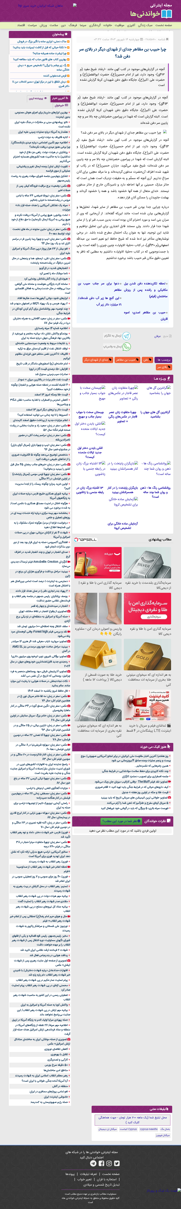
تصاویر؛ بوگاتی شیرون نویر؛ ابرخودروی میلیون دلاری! (39, 656)
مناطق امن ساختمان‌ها (56, 1070)
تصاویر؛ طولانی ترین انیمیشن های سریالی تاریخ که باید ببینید (134, 798)
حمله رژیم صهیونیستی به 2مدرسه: (49, 1102)
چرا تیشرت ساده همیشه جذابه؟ (49, 53)
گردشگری (95, 25)
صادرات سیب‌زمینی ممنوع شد (51, 374)
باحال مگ (165, 1129)
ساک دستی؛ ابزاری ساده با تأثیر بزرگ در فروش (41, 41)
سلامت (54, 25)
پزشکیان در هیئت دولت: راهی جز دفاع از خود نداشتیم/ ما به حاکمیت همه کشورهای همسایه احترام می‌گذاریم (41, 156)
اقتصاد (21, 25)
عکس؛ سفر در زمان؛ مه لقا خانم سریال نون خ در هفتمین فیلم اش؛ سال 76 (43, 698)
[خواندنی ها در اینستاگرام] (109, 1165)
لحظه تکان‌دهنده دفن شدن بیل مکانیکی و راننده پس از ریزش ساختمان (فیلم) (146, 290)
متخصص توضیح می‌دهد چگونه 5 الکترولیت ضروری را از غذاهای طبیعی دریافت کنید (41, 457)
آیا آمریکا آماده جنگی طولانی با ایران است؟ (45, 1081)
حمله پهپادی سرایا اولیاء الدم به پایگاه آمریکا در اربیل (40, 1020)
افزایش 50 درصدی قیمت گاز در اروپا (48, 369)
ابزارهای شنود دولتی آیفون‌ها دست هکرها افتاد (42, 298)
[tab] (60, 98)
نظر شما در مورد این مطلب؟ (119, 821)
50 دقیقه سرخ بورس (56, 1065)
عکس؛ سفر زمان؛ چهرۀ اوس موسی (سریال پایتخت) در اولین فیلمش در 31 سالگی (41, 476)
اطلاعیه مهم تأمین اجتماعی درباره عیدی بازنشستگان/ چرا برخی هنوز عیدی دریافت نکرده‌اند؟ (40, 144)
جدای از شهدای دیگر (96, 360)
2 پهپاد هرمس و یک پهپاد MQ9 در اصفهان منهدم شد (39, 303)
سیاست (32, 25)
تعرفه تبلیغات (88, 1174)
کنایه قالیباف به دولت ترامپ (53, 137)
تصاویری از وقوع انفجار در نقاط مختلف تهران (43, 611)
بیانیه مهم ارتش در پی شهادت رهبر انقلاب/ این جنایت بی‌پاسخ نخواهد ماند (43, 1012)
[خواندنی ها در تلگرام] (93, 1165)
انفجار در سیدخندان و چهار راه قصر (49, 606)
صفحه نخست (163, 25)
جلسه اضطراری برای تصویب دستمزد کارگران (145, 776)
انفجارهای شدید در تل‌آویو (53, 268)
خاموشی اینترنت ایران (56, 1097)
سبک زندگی (145, 25)
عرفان (157, 336)
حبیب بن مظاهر (126, 360)
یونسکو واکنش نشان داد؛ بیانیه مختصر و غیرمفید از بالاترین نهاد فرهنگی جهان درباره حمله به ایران (41, 335)
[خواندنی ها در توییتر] (117, 1165)
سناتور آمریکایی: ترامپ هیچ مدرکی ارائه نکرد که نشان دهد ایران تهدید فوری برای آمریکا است (40, 854)
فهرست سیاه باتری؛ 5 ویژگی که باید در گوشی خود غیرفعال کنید (134, 808)
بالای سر (163, 367)
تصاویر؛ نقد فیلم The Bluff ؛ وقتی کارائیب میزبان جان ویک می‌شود (131, 782)
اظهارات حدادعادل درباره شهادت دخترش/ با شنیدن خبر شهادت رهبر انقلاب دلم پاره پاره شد (41, 972)
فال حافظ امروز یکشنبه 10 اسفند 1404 (48, 691)
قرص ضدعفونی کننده (54, 76)
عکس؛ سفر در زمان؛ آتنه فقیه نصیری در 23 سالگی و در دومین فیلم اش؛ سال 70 (41, 825)
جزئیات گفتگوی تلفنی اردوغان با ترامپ (47, 788)
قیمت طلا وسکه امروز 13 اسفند (51, 394)
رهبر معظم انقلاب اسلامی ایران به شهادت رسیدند (41, 1075)
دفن (146, 360)
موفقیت (119, 25)
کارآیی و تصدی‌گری (57, 1060)
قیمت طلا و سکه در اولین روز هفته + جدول (145, 792)
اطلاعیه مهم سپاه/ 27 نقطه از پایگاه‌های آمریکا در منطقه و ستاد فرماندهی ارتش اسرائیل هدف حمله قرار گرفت (41, 1029)
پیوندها (70, 1174)
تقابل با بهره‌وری (59, 1054)
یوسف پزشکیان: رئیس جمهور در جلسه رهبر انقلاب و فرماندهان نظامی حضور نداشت (41, 598)
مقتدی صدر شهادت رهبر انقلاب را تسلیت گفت (43, 901)
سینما (83, 25)
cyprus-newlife (148, 1129)
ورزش (43, 25)
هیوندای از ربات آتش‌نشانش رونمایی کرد (46, 279)
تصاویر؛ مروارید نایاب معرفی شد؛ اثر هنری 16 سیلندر (39, 641)
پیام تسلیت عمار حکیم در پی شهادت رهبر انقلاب (42, 980)
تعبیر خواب (84, 1179)
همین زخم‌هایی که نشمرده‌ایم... (151, 766)
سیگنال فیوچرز (163, 1136)
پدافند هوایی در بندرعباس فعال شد (49, 955)
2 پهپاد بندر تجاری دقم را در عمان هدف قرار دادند (41, 591)
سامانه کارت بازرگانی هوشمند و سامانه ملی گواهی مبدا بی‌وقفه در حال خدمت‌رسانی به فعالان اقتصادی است (42, 288)
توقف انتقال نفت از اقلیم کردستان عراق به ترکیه (43, 348)
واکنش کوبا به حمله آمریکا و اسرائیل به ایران (44, 1005)
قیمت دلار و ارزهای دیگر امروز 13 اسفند (47, 409)
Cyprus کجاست (128, 1129)
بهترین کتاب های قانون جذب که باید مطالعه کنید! (39, 59)
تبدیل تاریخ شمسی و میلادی (101, 1185)
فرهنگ (73, 25)
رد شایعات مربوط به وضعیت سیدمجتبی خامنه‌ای (41, 343)
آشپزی (131, 25)
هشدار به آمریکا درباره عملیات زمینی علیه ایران (43, 132)
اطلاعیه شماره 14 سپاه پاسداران (51, 328)
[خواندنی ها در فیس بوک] (101, 1165)
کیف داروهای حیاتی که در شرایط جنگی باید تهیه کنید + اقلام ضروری (131, 787)
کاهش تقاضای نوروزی (56, 1049)
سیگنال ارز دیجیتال (108, 1129)
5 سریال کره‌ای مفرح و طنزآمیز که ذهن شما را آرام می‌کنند (137, 803)
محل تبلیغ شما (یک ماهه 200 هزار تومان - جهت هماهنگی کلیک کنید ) (132, 1120)
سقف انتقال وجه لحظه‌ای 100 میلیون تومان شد (42, 626)
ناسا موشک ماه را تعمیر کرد (54, 273)
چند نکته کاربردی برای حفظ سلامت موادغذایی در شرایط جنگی (135, 771)
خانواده (108, 25)
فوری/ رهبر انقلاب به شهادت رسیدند (48, 861)
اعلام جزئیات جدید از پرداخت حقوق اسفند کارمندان (40, 420)
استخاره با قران (107, 1179)
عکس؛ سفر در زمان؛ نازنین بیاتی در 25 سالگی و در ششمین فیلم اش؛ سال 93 (42, 727)
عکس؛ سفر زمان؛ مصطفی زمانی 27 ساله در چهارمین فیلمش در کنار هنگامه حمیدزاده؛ (40, 795)
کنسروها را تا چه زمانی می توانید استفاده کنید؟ (42, 415)
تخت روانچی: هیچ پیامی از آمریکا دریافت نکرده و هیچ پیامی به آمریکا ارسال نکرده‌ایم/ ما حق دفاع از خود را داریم (40, 219)
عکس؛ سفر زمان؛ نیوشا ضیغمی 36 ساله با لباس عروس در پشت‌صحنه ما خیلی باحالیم (43, 197)
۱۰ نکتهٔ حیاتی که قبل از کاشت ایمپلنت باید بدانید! (39, 47)
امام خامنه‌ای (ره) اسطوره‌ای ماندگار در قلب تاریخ (42, 364)
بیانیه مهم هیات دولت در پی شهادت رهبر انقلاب (42, 896)
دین (63, 25)
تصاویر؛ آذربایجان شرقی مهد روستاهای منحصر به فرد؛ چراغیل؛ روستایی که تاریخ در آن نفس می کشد (40, 673)
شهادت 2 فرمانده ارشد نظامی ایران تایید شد (44, 950)
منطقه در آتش (60, 1086)
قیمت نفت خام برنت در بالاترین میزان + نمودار (43, 379)
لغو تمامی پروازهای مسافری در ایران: (48, 1091)
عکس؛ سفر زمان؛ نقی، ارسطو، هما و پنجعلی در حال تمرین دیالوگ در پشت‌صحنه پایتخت (41, 260)
